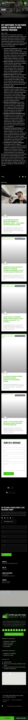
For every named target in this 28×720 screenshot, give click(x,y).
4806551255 (4, 569)
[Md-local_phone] (13, 518)
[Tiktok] (19, 630)
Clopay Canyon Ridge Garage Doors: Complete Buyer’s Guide (12, 378)
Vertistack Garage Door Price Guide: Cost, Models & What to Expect (13, 319)
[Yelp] (25, 630)
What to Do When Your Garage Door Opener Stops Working (13, 423)
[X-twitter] (14, 630)
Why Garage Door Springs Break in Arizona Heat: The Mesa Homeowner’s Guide (13, 222)
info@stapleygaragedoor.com (9, 563)
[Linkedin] (16, 630)
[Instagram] (7, 518)
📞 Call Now (7, 718)
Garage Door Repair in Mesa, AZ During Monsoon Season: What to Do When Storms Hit (13, 269)
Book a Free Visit (21, 718)
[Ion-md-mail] (5, 518)
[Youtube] (10, 518)
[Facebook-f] (3, 630)
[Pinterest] (22, 630)
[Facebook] (2, 518)
